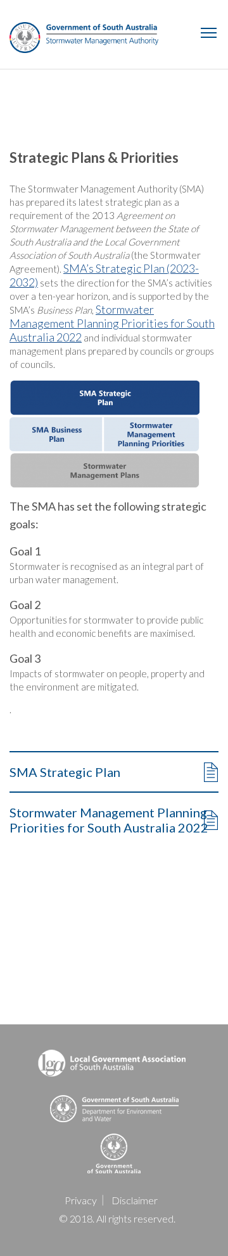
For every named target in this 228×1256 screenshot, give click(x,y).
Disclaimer (134, 1200)
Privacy (81, 1200)
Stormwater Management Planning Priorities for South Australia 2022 (112, 323)
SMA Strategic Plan (65, 771)
